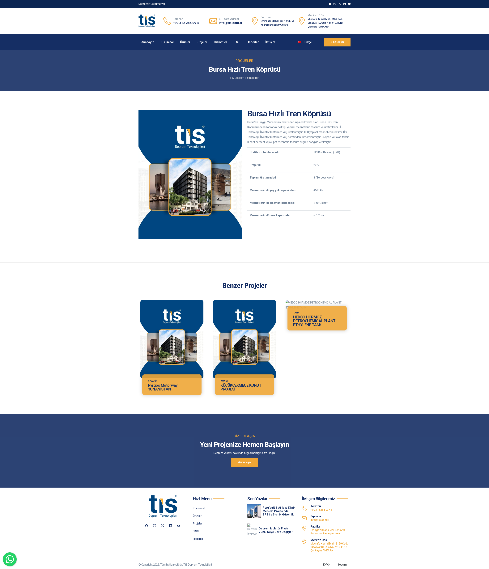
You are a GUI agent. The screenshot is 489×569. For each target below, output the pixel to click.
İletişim (270, 42)
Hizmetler (220, 42)
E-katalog (337, 42)
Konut (224, 381)
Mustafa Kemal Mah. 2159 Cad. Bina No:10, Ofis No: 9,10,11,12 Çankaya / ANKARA (325, 23)
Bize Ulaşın (244, 462)
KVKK (326, 564)
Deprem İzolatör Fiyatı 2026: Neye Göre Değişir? (275, 530)
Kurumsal (167, 42)
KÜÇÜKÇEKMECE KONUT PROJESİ (241, 387)
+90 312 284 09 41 (187, 23)
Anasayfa (147, 42)
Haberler (253, 42)
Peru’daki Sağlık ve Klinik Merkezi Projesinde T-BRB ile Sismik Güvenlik (279, 511)
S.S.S (237, 42)
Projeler (202, 42)
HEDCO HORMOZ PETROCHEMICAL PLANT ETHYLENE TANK (314, 321)
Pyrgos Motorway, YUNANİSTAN (163, 387)
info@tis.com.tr (230, 23)
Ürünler (185, 42)
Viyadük (152, 381)
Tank (296, 312)
